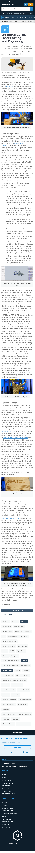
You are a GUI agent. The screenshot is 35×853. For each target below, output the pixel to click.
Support (5, 788)
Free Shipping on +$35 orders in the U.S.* (13, 1)
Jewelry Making (13, 636)
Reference (6, 685)
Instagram (15, 752)
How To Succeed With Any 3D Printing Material (17, 714)
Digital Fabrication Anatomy (11, 660)
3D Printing (6, 621)
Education (26, 670)
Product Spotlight (23, 690)
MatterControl (7, 626)
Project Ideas (7, 680)
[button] (17, 13)
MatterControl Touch (9, 646)
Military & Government (9, 699)
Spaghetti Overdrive (25, 699)
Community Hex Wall (8, 431)
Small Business (7, 631)
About (4, 803)
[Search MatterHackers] (31, 9)
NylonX (5, 651)
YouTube (27, 752)
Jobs (4, 816)
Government (7, 791)
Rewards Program (9, 814)
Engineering (24, 636)
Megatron (5, 656)
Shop (4, 775)
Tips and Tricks (25, 665)
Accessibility (7, 827)
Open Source (21, 651)
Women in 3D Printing (22, 675)
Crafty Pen (14, 656)
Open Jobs (15, 695)
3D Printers (28, 17)
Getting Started (22, 704)
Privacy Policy (7, 822)
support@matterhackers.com (15, 766)
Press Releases (18, 626)
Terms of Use (7, 824)
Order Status (7, 808)
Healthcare (6, 709)
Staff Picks (20, 17)
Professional (7, 783)
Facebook (8, 752)
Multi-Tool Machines (9, 704)
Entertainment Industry (9, 641)
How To (24, 21)
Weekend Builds (7, 670)
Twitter (11, 752)
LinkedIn (19, 752)
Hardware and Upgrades (10, 665)
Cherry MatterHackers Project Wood (15, 438)
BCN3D (12, 651)
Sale (13, 17)
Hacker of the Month (23, 724)
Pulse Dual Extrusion (9, 690)
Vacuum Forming (17, 685)
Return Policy (7, 819)
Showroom (6, 780)
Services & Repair (9, 794)
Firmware (15, 621)
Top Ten (17, 670)
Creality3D (6, 719)
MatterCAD (18, 631)
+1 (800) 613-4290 (8, 763)
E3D (4, 636)
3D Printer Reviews (8, 724)
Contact (5, 805)
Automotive (27, 631)
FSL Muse (9, 86)
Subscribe (17, 747)
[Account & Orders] (26, 4)
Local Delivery (8, 811)
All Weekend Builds (7, 21)
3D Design (16, 21)
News (4, 778)
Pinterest (23, 752)
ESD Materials (22, 646)
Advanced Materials (19, 680)
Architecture (15, 719)
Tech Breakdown (8, 675)
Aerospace (6, 695)
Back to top (17, 732)
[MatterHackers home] (8, 4)
